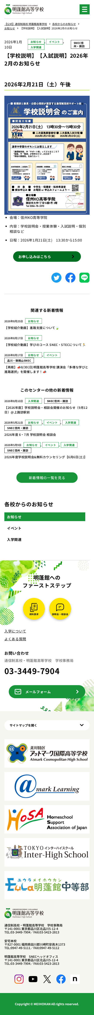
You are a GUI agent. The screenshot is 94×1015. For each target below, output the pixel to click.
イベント (54, 42)
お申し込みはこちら (34, 256)
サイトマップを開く (23, 725)
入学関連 (36, 47)
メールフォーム (38, 691)
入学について (15, 631)
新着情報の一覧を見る (47, 477)
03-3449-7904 (32, 670)
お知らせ (36, 42)
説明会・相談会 (60, 614)
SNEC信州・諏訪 (79, 44)
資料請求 (34, 614)
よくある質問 (15, 638)
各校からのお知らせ (29, 504)
